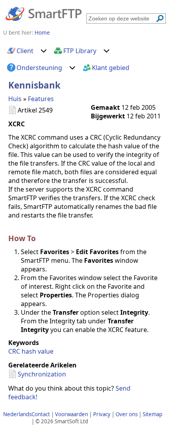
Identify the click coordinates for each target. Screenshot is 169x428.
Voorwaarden (71, 414)
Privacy (101, 414)
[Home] (43, 13)
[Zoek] (159, 18)
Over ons (127, 414)
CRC (14, 351)
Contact (40, 414)
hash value (37, 351)
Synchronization (42, 374)
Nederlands (17, 414)
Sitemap (152, 414)
